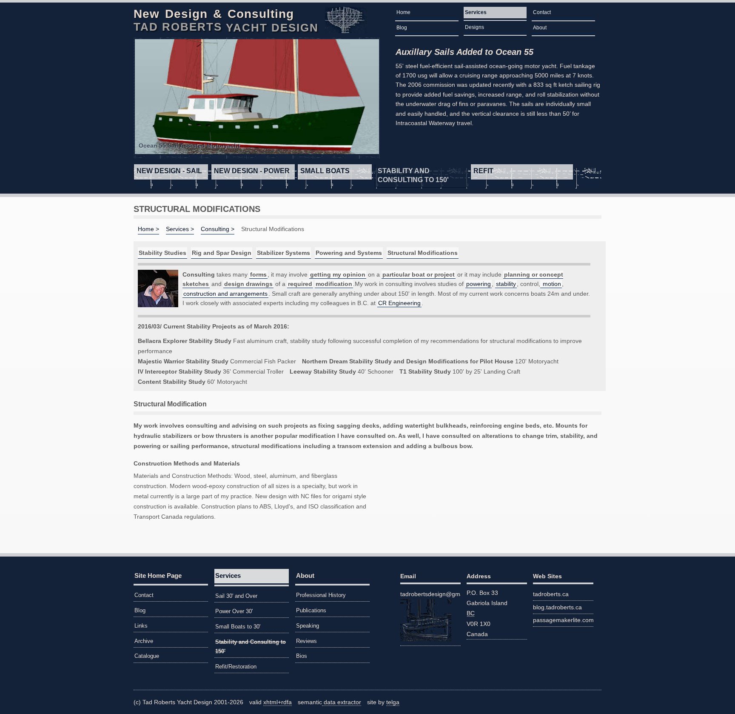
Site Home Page (158, 575)
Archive (143, 641)
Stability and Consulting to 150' (413, 175)
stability (506, 283)
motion (551, 283)
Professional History (321, 595)
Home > (148, 229)
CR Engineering (399, 303)
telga (392, 702)
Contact (542, 12)
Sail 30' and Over (236, 596)
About (540, 28)
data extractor (341, 702)
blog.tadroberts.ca (557, 607)
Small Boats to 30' (237, 626)
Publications (311, 610)
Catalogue (146, 656)
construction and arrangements (225, 293)
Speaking (307, 626)
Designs (474, 27)
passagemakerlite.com (563, 620)
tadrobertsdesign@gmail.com (430, 594)
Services (476, 12)
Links (141, 626)
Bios (301, 656)
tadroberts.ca (551, 594)
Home (403, 12)
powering (478, 283)
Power (252, 170)
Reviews (306, 641)
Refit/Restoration (235, 666)
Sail (169, 170)
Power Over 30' (234, 611)
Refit (483, 170)
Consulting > (217, 229)
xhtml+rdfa (277, 702)
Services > (180, 229)
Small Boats (325, 170)
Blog (401, 28)
